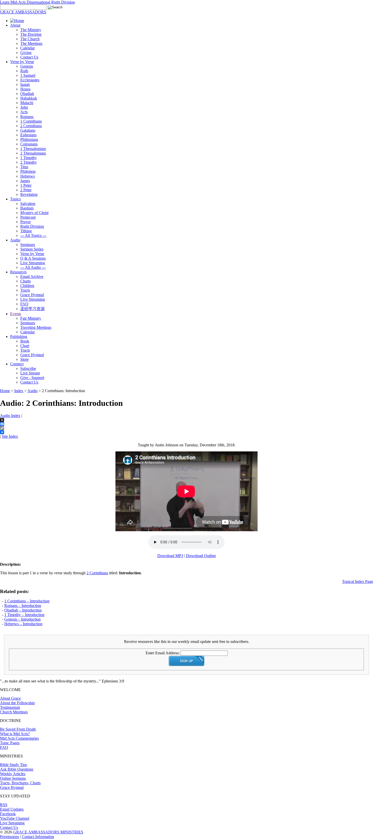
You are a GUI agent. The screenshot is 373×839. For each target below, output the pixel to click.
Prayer (25, 222)
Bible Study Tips (13, 764)
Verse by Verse (22, 62)
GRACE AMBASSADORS (23, 12)
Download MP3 (170, 556)
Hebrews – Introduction (23, 624)
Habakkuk (28, 98)
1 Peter (25, 185)
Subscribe (28, 368)
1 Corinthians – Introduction (26, 601)
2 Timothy (28, 162)
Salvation (27, 203)
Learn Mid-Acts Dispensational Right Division (37, 2)
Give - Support (32, 377)
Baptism (26, 208)
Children (27, 285)
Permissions (9, 836)
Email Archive (31, 276)
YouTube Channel (14, 818)
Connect (17, 364)
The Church (30, 39)
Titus (24, 167)
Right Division (32, 226)
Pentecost (28, 217)
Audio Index (10, 415)
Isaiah (25, 84)
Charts (25, 281)
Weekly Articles (12, 774)
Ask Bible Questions (16, 769)
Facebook (8, 814)
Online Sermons (13, 778)
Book (24, 341)
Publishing (18, 336)
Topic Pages (10, 743)
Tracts (25, 290)
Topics (15, 199)
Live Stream (30, 373)
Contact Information (38, 836)
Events (15, 314)
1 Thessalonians (33, 148)
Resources (18, 272)
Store (24, 359)
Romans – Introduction (22, 605)
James (25, 181)
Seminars (27, 244)
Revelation (29, 194)
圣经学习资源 (32, 309)
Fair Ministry (30, 318)
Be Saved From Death (18, 729)
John (24, 107)
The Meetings (31, 43)
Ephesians (28, 135)
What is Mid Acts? (15, 734)
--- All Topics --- (33, 235)
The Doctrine (31, 34)
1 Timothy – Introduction (24, 615)
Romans (26, 117)
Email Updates (12, 809)
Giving (25, 52)
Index (18, 391)
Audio (15, 240)
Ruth (24, 71)
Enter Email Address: (163, 653)
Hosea (25, 89)
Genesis (26, 66)
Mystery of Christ (34, 213)
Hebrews (27, 176)
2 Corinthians (31, 126)
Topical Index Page (357, 581)
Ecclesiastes (29, 80)
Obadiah (27, 93)
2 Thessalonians (33, 153)
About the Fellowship (17, 703)
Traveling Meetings (35, 327)
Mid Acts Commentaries (19, 738)
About (15, 25)
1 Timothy (28, 158)
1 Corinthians (31, 121)
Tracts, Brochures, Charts (20, 783)
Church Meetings (14, 712)
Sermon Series (31, 249)
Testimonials (10, 707)
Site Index (10, 436)
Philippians (29, 139)
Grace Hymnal (32, 295)
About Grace (10, 698)
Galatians (27, 130)
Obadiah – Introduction (23, 610)
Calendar (27, 48)
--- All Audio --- (33, 267)
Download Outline (201, 556)
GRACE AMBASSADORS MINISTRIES (48, 832)
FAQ (24, 304)
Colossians (29, 144)
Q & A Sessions (33, 258)
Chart (24, 346)
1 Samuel (27, 75)
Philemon (28, 171)
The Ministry (30, 30)
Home (5, 391)
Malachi (26, 103)
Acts (24, 112)
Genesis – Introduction (22, 619)
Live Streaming (32, 263)
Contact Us (29, 57)
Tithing (26, 231)
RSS (3, 805)
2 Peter (25, 190)
